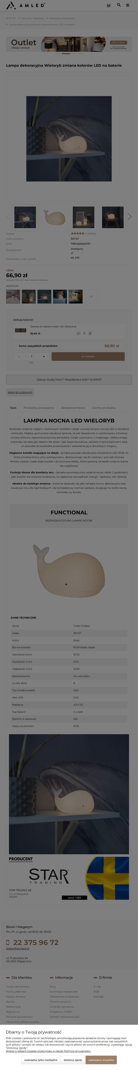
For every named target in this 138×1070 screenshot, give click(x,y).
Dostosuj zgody (73, 1059)
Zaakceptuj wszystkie (101, 1059)
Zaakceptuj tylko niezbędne (40, 1059)
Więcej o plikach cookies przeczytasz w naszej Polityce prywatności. (48, 1051)
